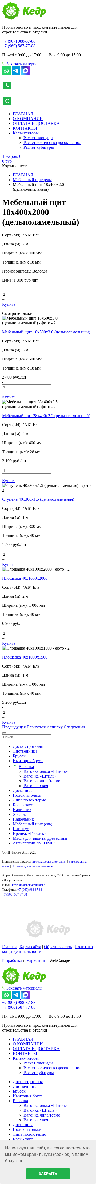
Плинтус (21, 828)
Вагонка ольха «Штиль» (45, 771)
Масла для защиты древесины (40, 838)
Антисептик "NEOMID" (35, 843)
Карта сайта (30, 946)
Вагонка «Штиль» (40, 776)
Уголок (19, 814)
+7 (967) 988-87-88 (18, 41)
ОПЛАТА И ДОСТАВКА (36, 123)
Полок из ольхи (27, 795)
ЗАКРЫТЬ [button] (48, 1174)
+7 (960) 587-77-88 (18, 46)
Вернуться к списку (45, 727)
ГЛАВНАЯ (23, 114)
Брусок (19, 756)
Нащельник (23, 819)
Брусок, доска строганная (49, 861)
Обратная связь (58, 946)
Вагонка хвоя (35, 785)
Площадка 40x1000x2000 (24, 578)
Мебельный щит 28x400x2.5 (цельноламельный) (46, 415)
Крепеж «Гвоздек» (29, 833)
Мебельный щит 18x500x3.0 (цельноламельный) (46, 332)
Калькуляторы (26, 133)
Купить (8, 304)
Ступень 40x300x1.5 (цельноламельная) (38, 499)
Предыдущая (14, 727)
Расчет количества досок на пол (52, 142)
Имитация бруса (28, 760)
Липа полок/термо (29, 800)
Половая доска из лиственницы (32, 866)
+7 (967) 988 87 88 (29, 890)
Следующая (74, 727)
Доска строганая (28, 746)
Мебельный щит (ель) (32, 824)
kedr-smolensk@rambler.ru (29, 885)
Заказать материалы (24, 64)
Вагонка (26, 766)
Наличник (22, 809)
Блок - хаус (23, 805)
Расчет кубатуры (38, 147)
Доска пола (23, 790)
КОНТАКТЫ (25, 128)
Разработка (12, 960)
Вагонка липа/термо (41, 781)
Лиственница (25, 751)
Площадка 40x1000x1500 (24, 657)
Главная (9, 946)
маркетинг (36, 960)
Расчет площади (38, 137)
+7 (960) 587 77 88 (14, 894)
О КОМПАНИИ (28, 118)
